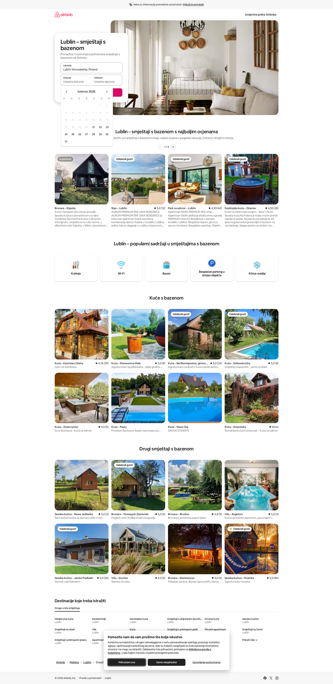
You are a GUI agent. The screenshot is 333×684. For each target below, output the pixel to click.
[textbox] (76, 82)
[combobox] (91, 69)
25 (72, 134)
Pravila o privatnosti (90, 678)
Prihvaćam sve (126, 662)
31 (66, 141)
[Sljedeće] (173, 147)
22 (100, 127)
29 (100, 134)
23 (107, 127)
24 (66, 134)
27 (86, 134)
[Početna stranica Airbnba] (64, 14)
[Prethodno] (160, 147)
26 (79, 134)
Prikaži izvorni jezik (193, 4)
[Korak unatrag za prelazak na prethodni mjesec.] (67, 92)
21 (93, 127)
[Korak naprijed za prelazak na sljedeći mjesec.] (107, 92)
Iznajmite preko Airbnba (260, 14)
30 (107, 134)
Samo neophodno (166, 662)
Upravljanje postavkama (206, 662)
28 (93, 134)
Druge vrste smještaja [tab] (67, 608)
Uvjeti (108, 678)
